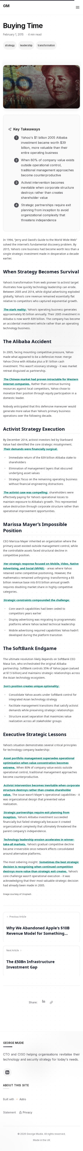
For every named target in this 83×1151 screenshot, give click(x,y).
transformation (46, 45)
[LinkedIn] (7, 1072)
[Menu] (77, 7)
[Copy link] (51, 1002)
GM (6, 5)
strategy (10, 45)
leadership (26, 45)
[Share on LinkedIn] (44, 1002)
